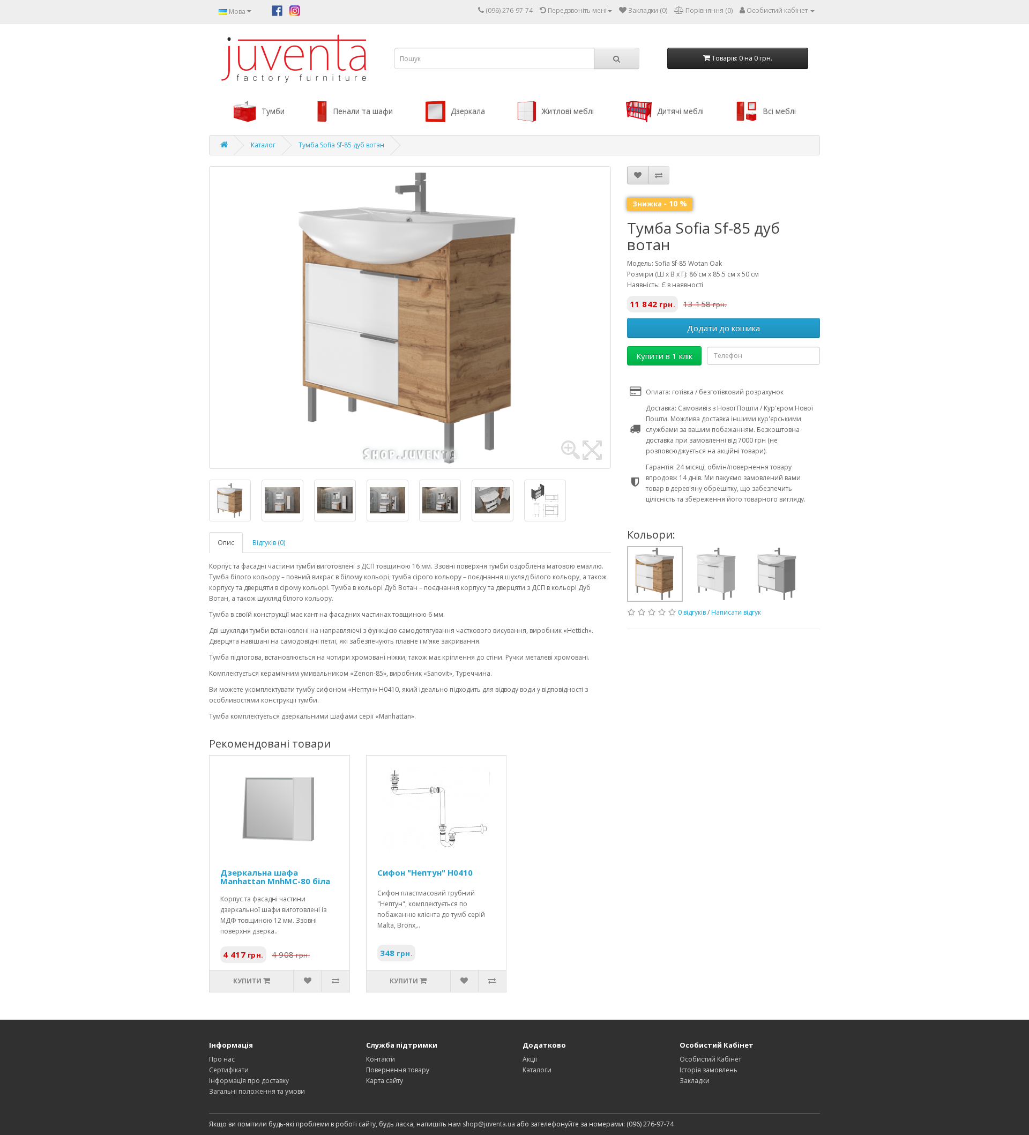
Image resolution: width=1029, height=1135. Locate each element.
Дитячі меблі (680, 111)
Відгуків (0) (268, 542)
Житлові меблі (568, 111)
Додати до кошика (723, 328)
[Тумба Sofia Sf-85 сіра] (777, 573)
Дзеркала (468, 111)
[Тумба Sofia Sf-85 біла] (716, 573)
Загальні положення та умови (257, 1091)
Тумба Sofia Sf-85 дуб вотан (341, 145)
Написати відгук (736, 612)
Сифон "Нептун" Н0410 (425, 872)
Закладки (695, 1080)
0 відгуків (692, 612)
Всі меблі (779, 111)
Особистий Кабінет (710, 1059)
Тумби (273, 111)
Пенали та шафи (363, 111)
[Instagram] (294, 9)
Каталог (263, 145)
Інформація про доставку (249, 1080)
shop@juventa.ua (489, 1124)
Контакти (380, 1059)
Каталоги (537, 1069)
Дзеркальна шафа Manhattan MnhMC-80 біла (275, 877)
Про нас (222, 1059)
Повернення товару (397, 1069)
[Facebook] (277, 9)
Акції (530, 1059)
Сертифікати (229, 1069)
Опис (226, 542)
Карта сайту (384, 1080)
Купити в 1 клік (664, 355)
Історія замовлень (708, 1069)
